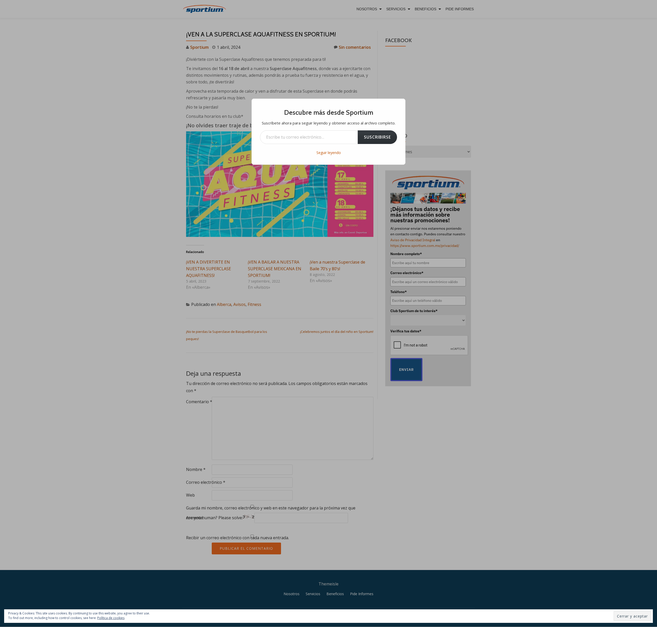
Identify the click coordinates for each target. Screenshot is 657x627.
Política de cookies (110, 618)
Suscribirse (377, 137)
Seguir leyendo (328, 152)
